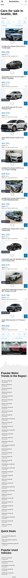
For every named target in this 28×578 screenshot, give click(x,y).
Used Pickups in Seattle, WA (7, 570)
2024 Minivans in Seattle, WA (7, 499)
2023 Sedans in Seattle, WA (7, 434)
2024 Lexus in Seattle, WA (7, 423)
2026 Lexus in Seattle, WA (7, 480)
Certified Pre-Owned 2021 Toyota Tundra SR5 (13, 229)
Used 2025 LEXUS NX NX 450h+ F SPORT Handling (14, 77)
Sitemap (14, 577)
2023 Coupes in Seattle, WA (7, 521)
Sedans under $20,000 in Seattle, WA (9, 540)
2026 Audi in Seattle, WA (7, 495)
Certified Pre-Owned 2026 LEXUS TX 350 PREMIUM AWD (13, 199)
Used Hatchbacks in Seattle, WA (8, 566)
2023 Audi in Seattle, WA (7, 449)
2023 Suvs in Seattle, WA (7, 389)
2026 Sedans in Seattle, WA (7, 472)
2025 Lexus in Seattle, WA (7, 457)
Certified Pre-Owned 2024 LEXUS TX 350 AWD (13, 47)
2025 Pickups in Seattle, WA (7, 502)
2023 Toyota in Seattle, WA (7, 438)
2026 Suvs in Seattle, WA (7, 404)
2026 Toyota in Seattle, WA (7, 412)
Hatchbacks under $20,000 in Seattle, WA (10, 544)
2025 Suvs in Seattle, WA (7, 381)
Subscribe (25, 4)
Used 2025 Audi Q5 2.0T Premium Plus (13, 320)
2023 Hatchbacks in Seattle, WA (8, 465)
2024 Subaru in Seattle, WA (7, 476)
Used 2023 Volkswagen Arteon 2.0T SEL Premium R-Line (14, 290)
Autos (2, 4)
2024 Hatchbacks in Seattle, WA (8, 487)
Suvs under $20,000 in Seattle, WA (9, 537)
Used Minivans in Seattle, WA (7, 573)
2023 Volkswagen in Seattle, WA (8, 468)
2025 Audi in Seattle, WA (7, 393)
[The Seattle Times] (14, 1)
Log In (21, 4)
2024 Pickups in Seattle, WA (7, 484)
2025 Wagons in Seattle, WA (7, 506)
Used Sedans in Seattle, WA (7, 562)
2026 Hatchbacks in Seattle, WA (8, 491)
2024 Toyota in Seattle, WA (7, 397)
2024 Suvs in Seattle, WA (7, 385)
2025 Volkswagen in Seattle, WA (8, 419)
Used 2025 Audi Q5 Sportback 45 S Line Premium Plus (14, 260)
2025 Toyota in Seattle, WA (7, 400)
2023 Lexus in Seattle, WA (7, 415)
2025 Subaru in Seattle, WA (7, 442)
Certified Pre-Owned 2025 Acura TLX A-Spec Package (13, 168)
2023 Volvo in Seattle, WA (7, 453)
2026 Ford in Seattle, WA (7, 525)
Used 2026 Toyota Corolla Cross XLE (13, 138)
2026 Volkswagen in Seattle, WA (8, 518)
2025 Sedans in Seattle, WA (7, 427)
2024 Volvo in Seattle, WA (7, 461)
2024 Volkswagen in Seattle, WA (8, 446)
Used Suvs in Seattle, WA (7, 558)
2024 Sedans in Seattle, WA (7, 408)
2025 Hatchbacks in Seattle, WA (8, 431)
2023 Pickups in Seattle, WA (7, 510)
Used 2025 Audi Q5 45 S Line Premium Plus (12, 108)
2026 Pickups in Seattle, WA (7, 514)
